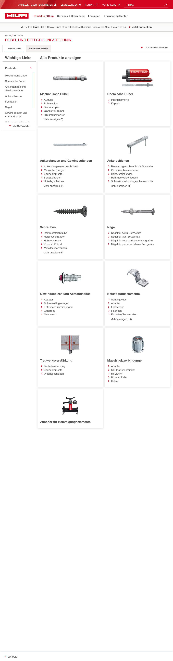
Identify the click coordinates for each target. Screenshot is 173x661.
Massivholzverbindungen (125, 360)
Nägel (111, 227)
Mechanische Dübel (54, 94)
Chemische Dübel (120, 94)
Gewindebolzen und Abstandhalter (65, 294)
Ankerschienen (118, 160)
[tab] (14, 48)
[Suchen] (165, 4)
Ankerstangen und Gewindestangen (66, 160)
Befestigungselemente (123, 294)
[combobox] (146, 4)
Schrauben (48, 227)
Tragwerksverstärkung (56, 360)
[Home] (17, 16)
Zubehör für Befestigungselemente (65, 422)
